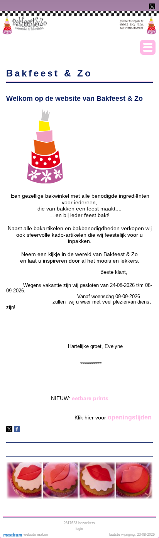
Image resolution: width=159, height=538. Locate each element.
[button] (148, 47)
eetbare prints (90, 398)
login (79, 529)
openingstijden (130, 417)
